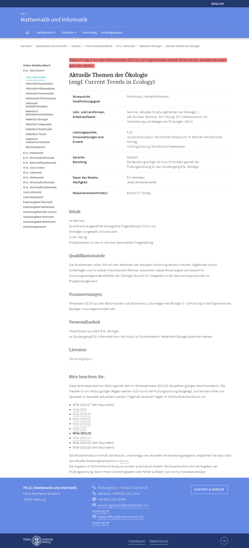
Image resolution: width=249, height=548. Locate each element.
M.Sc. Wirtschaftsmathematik (40, 187)
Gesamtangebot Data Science (40, 212)
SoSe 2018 (80, 409)
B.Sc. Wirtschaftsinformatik (38, 158)
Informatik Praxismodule (40, 93)
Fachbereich (44, 32)
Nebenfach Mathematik (39, 129)
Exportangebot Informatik (37, 202)
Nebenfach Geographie (39, 124)
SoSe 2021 (80, 428)
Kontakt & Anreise (209, 490)
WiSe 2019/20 (82, 419)
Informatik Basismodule (39, 83)
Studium (68, 32)
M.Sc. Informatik (32, 172)
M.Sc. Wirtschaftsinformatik (39, 182)
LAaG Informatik (32, 192)
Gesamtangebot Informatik (38, 217)
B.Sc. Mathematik (33, 153)
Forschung (89, 32)
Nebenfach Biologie (150, 46)
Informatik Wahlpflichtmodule (36, 105)
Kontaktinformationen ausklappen (224, 540)
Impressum (137, 541)
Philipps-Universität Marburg (38, 541)
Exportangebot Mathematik (38, 207)
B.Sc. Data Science (33, 70)
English (217, 4)
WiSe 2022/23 (82, 438)
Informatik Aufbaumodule (40, 88)
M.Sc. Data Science (34, 167)
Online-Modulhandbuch (98, 46)
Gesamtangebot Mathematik (39, 222)
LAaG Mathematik (33, 197)
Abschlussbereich (35, 147)
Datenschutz (159, 541)
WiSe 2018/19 (82, 414)
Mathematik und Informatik (51, 46)
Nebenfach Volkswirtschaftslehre (38, 140)
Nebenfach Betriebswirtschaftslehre (39, 113)
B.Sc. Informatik (126, 46)
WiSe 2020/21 (82, 424)
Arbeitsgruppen (111, 32)
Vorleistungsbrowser (34, 227)
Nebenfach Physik (36, 134)
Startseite (26, 46)
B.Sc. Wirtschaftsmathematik (39, 163)
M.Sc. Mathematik (33, 177)
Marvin (124, 461)
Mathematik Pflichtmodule (41, 98)
